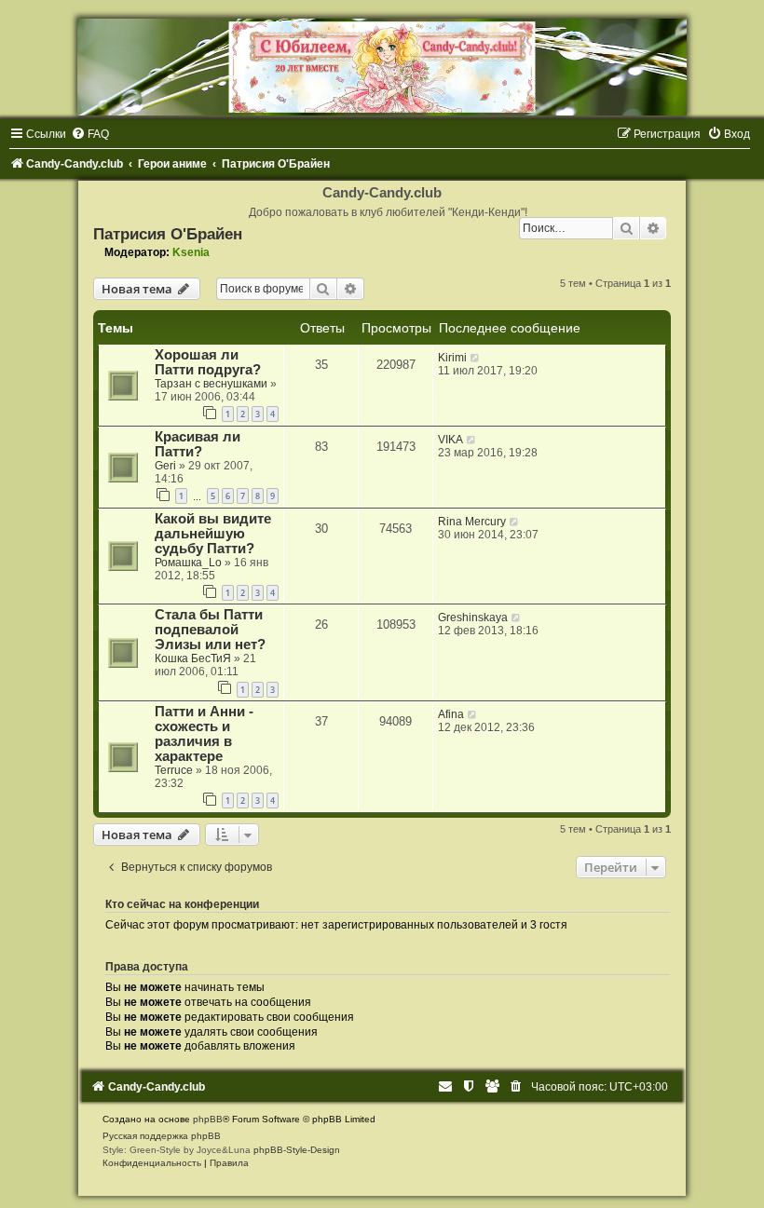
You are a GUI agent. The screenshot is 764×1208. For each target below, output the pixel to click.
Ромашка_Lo (188, 562)
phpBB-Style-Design (296, 1150)
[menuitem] (90, 134)
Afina (451, 714)
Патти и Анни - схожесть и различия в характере (204, 734)
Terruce (174, 770)
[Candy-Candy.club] (382, 67)
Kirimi (452, 357)
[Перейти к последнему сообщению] (476, 357)
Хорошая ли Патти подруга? (208, 362)
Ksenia (191, 252)
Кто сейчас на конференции (182, 904)
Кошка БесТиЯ (193, 658)
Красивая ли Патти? (197, 444)
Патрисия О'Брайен (167, 233)
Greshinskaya (473, 617)
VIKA (450, 439)
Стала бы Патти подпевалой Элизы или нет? (210, 629)
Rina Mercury (472, 521)
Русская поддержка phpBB (161, 1136)
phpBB (208, 1119)
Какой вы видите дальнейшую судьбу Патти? (213, 533)
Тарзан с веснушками (211, 383)
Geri (165, 465)
